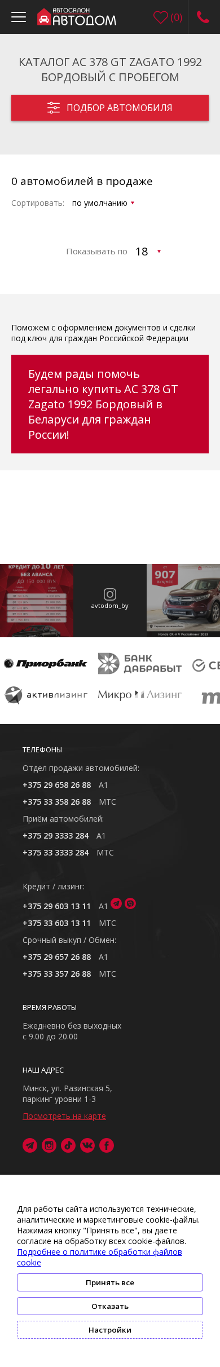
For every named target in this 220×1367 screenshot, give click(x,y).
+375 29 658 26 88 (57, 784)
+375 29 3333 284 (56, 835)
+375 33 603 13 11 (57, 923)
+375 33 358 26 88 (57, 801)
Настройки (110, 1330)
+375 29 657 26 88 (57, 956)
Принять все (110, 1282)
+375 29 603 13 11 (57, 906)
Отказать (110, 1306)
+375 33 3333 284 (56, 852)
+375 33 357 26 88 (57, 973)
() (176, 17)
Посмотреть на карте (64, 1115)
